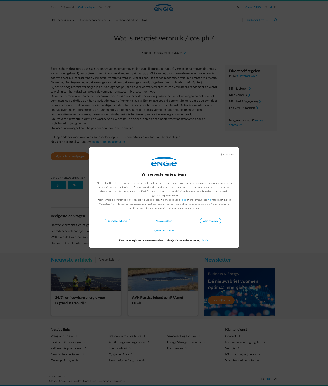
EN (232, 154)
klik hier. (205, 240)
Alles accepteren (164, 221)
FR (222, 154)
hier (184, 200)
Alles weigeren (210, 221)
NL (227, 154)
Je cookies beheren (117, 221)
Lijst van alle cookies (164, 230)
